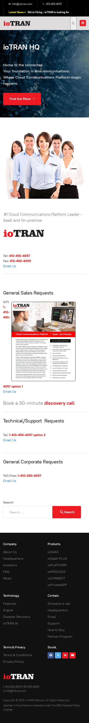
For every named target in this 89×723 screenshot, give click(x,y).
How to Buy (56, 630)
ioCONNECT (56, 578)
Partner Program (60, 636)
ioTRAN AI (10, 623)
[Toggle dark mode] (73, 23)
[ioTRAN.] (17, 23)
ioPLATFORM (57, 565)
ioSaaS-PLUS (57, 558)
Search (8, 502)
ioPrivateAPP (57, 585)
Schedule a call (59, 603)
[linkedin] (65, 655)
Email (52, 617)
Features (9, 603)
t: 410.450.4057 (12, 686)
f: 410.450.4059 (30, 686)
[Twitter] (58, 655)
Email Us (9, 266)
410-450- (16, 256)
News (7, 578)
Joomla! (8, 705)
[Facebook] (51, 655)
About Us (10, 552)
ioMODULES (56, 572)
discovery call (59, 403)
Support (54, 623)
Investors (10, 565)
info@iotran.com (22, 4)
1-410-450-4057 (20, 435)
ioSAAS (53, 552)
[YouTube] (72, 655)
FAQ (6, 572)
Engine (8, 610)
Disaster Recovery (16, 617)
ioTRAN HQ (21, 47)
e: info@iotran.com (14, 691)
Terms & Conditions (17, 655)
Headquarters (13, 558)
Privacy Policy (13, 661)
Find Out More (20, 99)
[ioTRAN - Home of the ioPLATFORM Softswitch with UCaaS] (18, 676)
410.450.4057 (54, 4)
